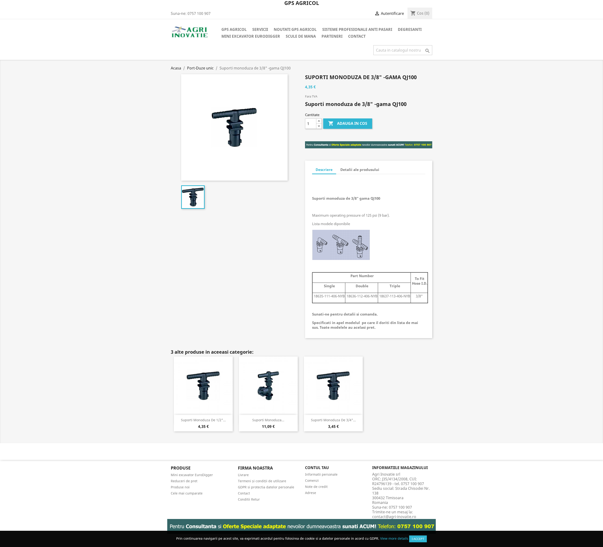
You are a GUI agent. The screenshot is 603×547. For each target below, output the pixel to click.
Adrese (310, 492)
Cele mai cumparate (187, 493)
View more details (394, 538)
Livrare (243, 475)
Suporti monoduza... (268, 420)
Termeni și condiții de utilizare (262, 481)
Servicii (260, 29)
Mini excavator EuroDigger (250, 36)
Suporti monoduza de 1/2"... (203, 420)
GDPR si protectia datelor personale (266, 487)
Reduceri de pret (184, 481)
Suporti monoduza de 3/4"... (333, 420)
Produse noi (180, 487)
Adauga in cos (347, 123)
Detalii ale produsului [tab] (359, 169)
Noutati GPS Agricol (295, 29)
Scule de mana (301, 36)
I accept (418, 539)
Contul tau (317, 467)
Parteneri (332, 36)
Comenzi (312, 480)
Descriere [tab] (324, 169)
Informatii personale (321, 474)
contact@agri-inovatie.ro (394, 516)
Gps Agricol (234, 29)
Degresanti (410, 29)
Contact (357, 36)
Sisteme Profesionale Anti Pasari (357, 29)
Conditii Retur (249, 499)
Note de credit (316, 486)
